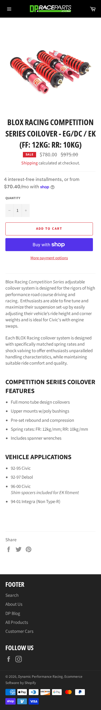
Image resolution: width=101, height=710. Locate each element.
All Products (16, 622)
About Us (13, 604)
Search (12, 595)
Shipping (29, 163)
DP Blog (12, 613)
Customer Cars (19, 631)
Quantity (12, 198)
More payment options (49, 258)
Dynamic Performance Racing (40, 676)
